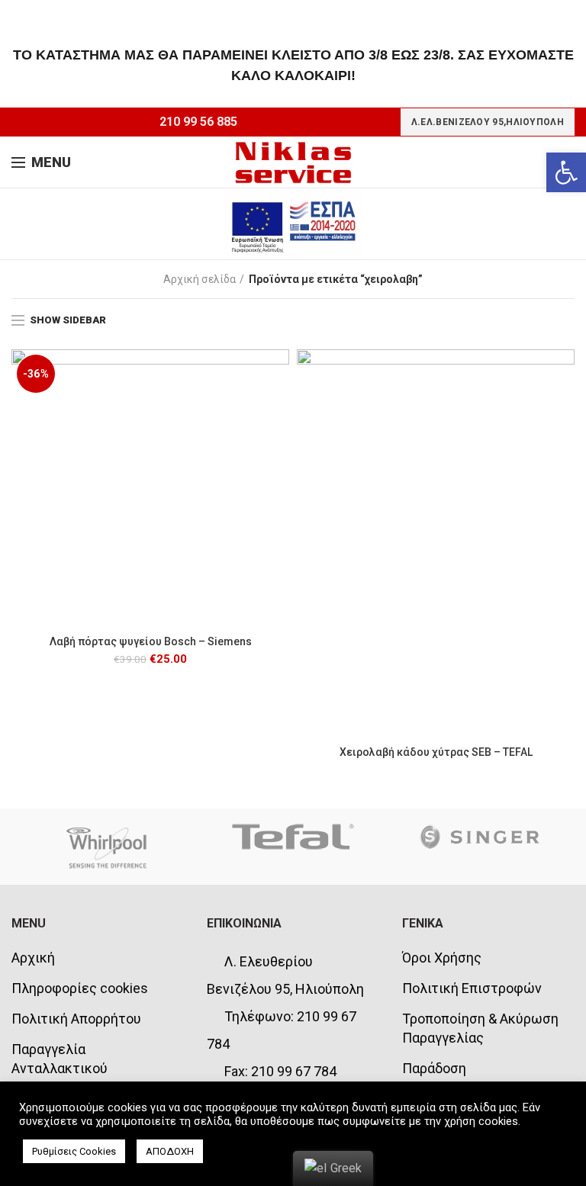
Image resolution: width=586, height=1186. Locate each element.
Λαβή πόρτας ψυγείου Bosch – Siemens (151, 641)
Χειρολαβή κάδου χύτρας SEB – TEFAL (436, 752)
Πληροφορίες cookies (79, 988)
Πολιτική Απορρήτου (76, 1019)
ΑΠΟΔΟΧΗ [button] (170, 1151)
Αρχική (33, 958)
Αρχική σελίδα (199, 279)
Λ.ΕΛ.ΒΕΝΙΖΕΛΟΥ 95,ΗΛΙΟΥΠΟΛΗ (487, 122)
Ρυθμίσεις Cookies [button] (74, 1151)
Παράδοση (434, 1068)
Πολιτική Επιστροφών (472, 988)
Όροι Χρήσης (441, 958)
